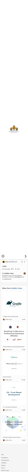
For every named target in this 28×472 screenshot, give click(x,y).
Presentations (4, 457)
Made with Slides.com (11, 261)
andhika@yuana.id (19, 277)
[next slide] (25, 256)
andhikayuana (7, 279)
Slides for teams (5, 470)
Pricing (3, 468)
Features (3, 465)
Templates (3, 462)
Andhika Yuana (9, 273)
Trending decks (5, 460)
